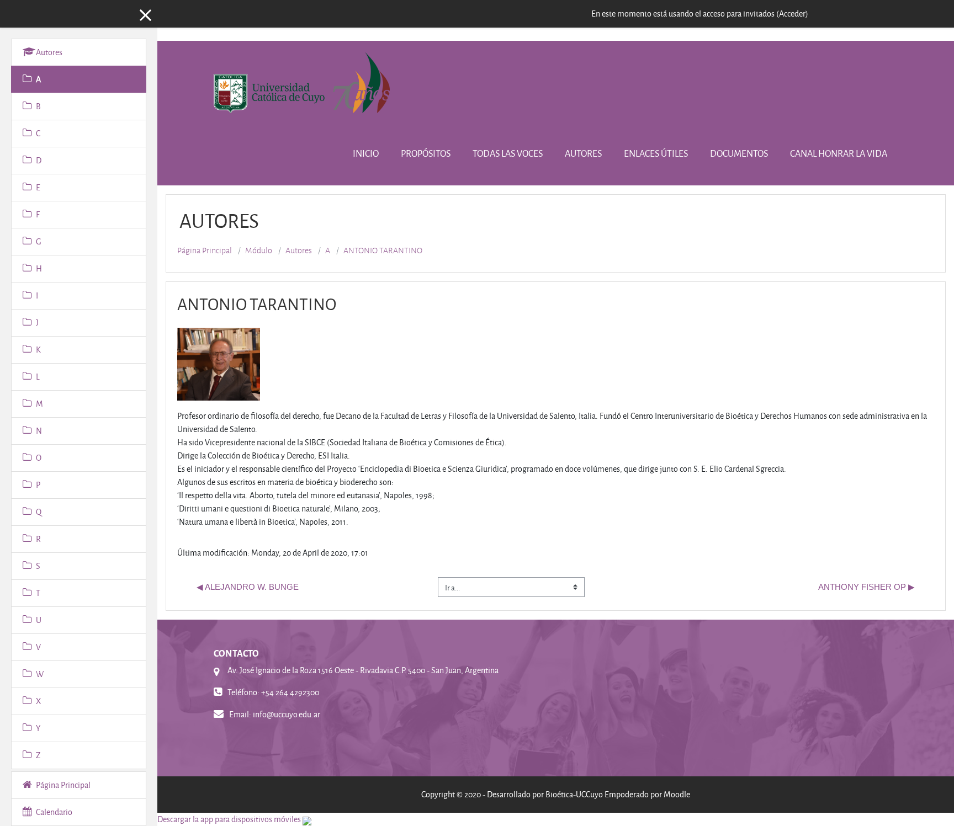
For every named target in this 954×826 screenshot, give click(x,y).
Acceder (792, 13)
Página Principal (204, 250)
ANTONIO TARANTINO (382, 250)
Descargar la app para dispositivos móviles (229, 819)
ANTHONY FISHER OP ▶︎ (866, 586)
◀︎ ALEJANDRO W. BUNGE (248, 586)
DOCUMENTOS (739, 153)
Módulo (258, 250)
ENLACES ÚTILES (656, 153)
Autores (298, 250)
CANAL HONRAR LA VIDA (838, 153)
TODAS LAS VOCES (508, 153)
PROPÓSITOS (426, 153)
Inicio (366, 153)
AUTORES (583, 153)
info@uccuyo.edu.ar (286, 714)
